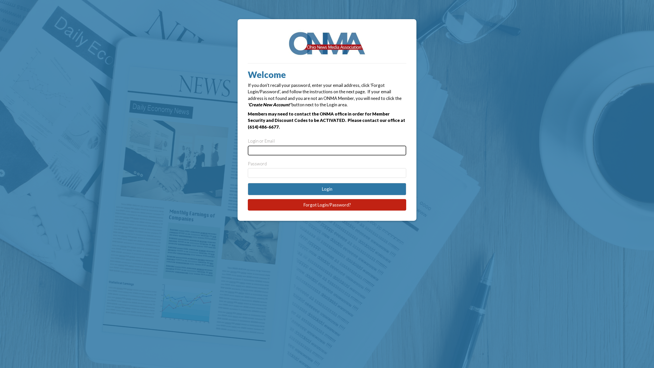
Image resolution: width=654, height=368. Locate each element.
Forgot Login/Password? (327, 205)
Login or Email (261, 141)
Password (257, 163)
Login (327, 189)
